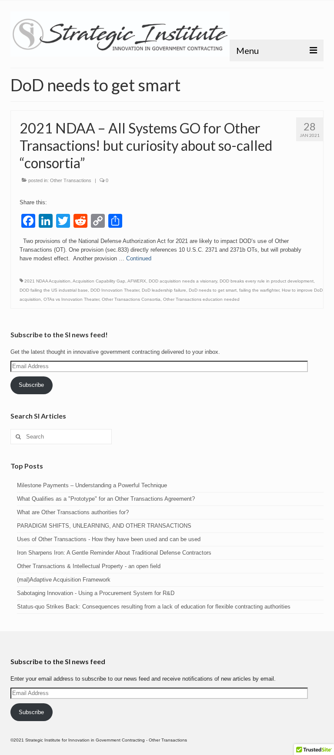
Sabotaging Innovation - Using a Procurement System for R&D (95, 593)
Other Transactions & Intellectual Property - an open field (88, 566)
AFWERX (136, 281)
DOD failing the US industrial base (54, 290)
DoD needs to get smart (213, 290)
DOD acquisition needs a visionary (183, 281)
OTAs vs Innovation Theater (71, 299)
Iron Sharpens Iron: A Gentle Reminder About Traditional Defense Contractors (114, 552)
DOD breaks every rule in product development (267, 281)
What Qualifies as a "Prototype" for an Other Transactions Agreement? (106, 499)
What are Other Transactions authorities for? (73, 512)
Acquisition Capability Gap (99, 281)
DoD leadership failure (164, 290)
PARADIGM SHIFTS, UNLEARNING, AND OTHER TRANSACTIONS (104, 525)
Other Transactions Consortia (131, 299)
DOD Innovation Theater (114, 290)
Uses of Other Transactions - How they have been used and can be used (108, 539)
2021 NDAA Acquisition (47, 281)
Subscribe (31, 385)
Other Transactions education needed (201, 299)
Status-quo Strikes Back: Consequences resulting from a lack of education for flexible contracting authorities (154, 606)
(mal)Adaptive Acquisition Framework (63, 579)
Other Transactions (70, 180)
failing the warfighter (259, 290)
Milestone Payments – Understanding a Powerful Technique (92, 485)
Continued (138, 258)
